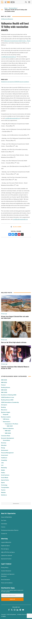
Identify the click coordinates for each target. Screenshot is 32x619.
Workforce (4, 495)
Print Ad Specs (5, 549)
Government (4, 455)
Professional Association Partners (9, 530)
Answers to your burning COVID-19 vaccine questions (15, 81)
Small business (5, 475)
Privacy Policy (4, 567)
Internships (4, 523)
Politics (3, 472)
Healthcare (4, 458)
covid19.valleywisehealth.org (8, 57)
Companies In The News (11, 424)
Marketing (4, 467)
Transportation (5, 487)
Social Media (4, 477)
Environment (4, 450)
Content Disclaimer (6, 571)
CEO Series (6, 419)
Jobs (2, 463)
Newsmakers (6, 421)
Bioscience (4, 410)
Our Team (3, 520)
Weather (3, 492)
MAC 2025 (4, 392)
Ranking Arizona (5, 387)
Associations (6, 440)
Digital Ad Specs (5, 545)
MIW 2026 (4, 380)
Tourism (3, 490)
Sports (3, 482)
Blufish (4, 616)
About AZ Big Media (6, 517)
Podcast (3, 385)
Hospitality (4, 460)
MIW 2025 (4, 390)
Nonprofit (5, 414)
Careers (3, 527)
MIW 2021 (8, 431)
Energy (3, 448)
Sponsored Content (6, 559)
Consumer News (5, 436)
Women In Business (8, 428)
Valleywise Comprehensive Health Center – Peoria (17, 41)
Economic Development (7, 438)
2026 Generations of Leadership (10, 402)
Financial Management (7, 453)
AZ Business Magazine (7, 19)
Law (2, 465)
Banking (3, 407)
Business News (13, 8)
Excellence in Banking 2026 (8, 395)
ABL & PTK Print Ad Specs (8, 552)
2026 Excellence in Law (7, 397)
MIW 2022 (4, 382)
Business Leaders (6, 417)
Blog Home (17, 226)
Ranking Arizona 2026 (7, 400)
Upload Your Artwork (6, 555)
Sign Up (12, 599)
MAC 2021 (10, 426)
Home (6, 8)
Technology (4, 485)
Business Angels (5, 412)
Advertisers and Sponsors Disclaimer (7, 575)
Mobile (3, 470)
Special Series (5, 480)
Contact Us (4, 533)
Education (3, 445)
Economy (3, 443)
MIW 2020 (8, 433)
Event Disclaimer (5, 579)
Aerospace (4, 405)
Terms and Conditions (6, 583)
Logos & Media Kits (6, 542)
